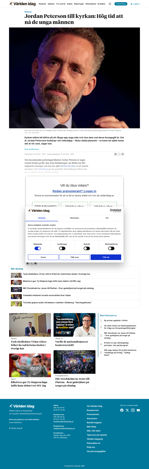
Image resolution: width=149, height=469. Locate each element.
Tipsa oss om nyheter (97, 435)
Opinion (51, 4)
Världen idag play (95, 439)
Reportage (79, 4)
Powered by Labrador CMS (75, 466)
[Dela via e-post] (122, 154)
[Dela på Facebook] (115, 154)
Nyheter (42, 4)
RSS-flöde (91, 427)
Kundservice (93, 410)
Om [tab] (107, 218)
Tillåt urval (75, 257)
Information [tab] (74, 218)
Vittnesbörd (90, 4)
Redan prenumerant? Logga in (74, 191)
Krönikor (101, 4)
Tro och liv (61, 4)
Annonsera (92, 418)
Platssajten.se (93, 443)
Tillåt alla (106, 257)
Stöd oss (91, 447)
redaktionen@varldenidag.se (64, 428)
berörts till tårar (68, 166)
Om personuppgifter (96, 451)
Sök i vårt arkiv (93, 431)
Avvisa (43, 257)
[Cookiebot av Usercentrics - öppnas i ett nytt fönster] (111, 210)
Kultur (70, 4)
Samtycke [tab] (42, 218)
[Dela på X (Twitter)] (119, 154)
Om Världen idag (94, 406)
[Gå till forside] (22, 4)
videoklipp (43, 169)
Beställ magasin (94, 422)
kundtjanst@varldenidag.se (63, 421)
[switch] (62, 248)
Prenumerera (93, 414)
